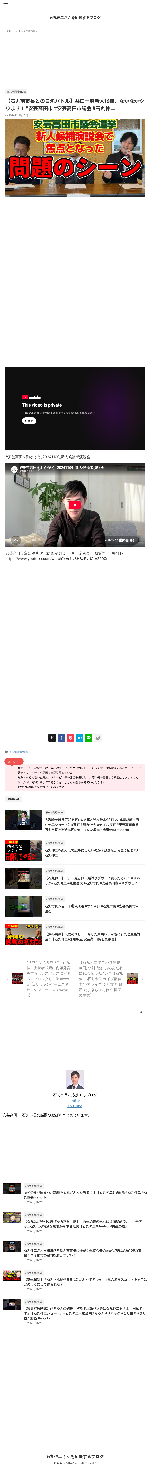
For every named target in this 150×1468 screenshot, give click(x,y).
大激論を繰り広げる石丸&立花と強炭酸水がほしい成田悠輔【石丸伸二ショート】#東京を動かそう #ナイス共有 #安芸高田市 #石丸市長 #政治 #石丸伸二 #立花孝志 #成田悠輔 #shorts (92, 825)
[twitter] (52, 738)
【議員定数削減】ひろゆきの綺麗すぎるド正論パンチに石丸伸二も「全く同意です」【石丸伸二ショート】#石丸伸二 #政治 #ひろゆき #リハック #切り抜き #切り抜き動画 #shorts (85, 1313)
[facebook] (61, 738)
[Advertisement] (75, 60)
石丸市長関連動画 (18, 751)
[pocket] (70, 738)
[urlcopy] (98, 738)
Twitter (75, 1100)
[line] (88, 738)
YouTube (75, 1106)
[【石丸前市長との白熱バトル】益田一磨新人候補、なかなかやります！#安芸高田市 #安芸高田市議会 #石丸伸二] (79, 738)
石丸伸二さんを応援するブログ (75, 17)
